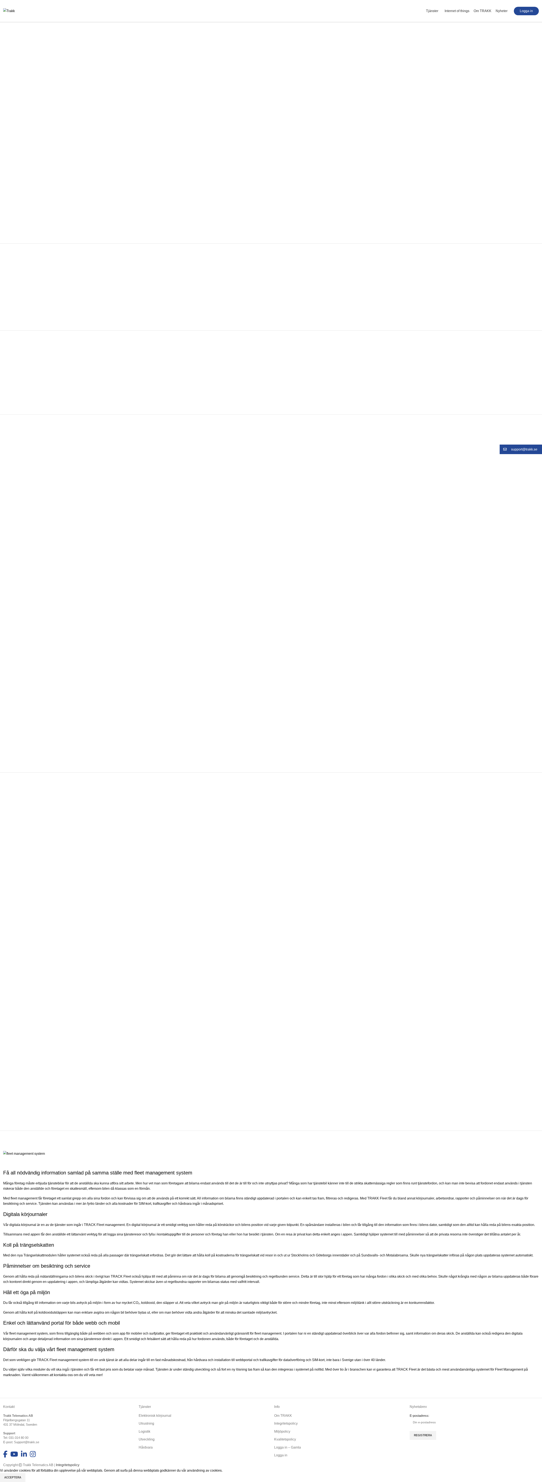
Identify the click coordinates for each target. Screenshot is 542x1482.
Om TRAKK (283, 1415)
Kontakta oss (474, 200)
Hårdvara (146, 1447)
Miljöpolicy (282, 1431)
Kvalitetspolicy (285, 1439)
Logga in (280, 1455)
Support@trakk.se (26, 1442)
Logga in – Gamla (287, 1447)
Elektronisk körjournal (155, 1415)
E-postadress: (419, 1415)
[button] (521, 449)
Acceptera (12, 1477)
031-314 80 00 (18, 1437)
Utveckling (147, 1439)
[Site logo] (9, 10)
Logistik (144, 1431)
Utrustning (146, 1423)
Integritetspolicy (286, 1423)
